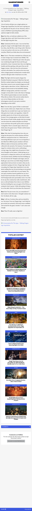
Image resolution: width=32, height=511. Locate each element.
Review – (16, 380)
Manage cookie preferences (16, 441)
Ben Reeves (9, 12)
